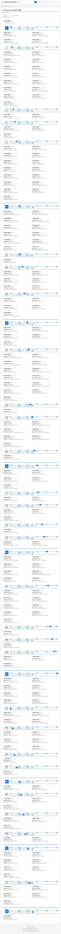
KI (20, 109)
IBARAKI (5, 6)
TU (40, 27)
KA (19, 27)
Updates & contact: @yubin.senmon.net (30, 928)
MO (25, 28)
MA (19, 28)
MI (21, 28)
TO (44, 27)
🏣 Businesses (16, 15)
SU (30, 27)
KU (22, 27)
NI (48, 27)
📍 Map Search (51, 1)
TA (37, 27)
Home (2, 6)
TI (38, 109)
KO (24, 27)
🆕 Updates (40, 1)
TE (42, 27)
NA (46, 27)
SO (34, 27)
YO (30, 28)
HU (13, 28)
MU (23, 28)
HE (15, 28)
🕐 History (45, 1)
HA (57, 27)
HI (11, 28)
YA (28, 28)
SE (32, 27)
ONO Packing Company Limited (33, 930)
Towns (6, 15)
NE (52, 27)
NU (50, 27)
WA (32, 28)
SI (28, 109)
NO (54, 27)
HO (17, 28)
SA (27, 27)
